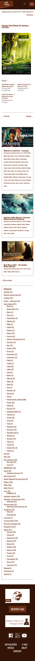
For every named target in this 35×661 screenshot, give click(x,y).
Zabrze (17, 183)
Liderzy (6, 471)
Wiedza (12, 233)
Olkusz (8, 171)
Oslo (15, 171)
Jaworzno (6, 162)
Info (5, 454)
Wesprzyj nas (17, 609)
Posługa (9, 553)
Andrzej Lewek (15, 153)
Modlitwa (6, 227)
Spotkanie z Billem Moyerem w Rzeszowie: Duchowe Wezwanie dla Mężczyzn (17, 218)
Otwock (24, 171)
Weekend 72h (8, 526)
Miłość (23, 224)
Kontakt (17, 651)
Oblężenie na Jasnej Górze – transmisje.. (16, 150)
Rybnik (21, 174)
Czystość (9, 532)
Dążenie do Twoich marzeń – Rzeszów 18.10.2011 (24, 85)
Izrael (8, 465)
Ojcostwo (11, 227)
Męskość (19, 224)
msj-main (14, 12)
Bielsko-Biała (7, 156)
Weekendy (10, 514)
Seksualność (11, 559)
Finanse (9, 535)
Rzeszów (29, 12)
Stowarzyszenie (9, 504)
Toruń (9, 180)
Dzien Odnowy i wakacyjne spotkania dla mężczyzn (8, 85)
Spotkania (24, 227)
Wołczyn (8, 183)
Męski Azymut (8, 476)
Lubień (9, 168)
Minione (28, 168)
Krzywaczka (15, 165)
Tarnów (5, 180)
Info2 (5, 456)
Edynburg (27, 156)
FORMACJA (10, 493)
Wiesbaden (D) (11, 432)
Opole (12, 171)
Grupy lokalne (23, 159)
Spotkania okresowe (13, 473)
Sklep (24, 647)
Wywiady (6, 568)
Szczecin (29, 177)
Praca (9, 556)
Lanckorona (21, 165)
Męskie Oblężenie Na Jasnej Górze (14, 479)
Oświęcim (19, 171)
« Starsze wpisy (7, 280)
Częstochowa (21, 156)
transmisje (7, 518)
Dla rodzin (10, 462)
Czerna (16, 156)
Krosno (9, 165)
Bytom (12, 156)
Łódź (16, 168)
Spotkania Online (8, 177)
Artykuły (28, 221)
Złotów (5, 186)
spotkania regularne (10, 496)
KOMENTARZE (8, 468)
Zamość (21, 183)
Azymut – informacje (10, 301)
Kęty (27, 162)
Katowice (23, 162)
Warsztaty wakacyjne (10, 524)
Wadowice (17, 180)
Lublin (12, 168)
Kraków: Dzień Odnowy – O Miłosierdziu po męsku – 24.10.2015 (8, 96)
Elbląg (5, 159)
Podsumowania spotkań (9, 174)
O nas (5, 491)
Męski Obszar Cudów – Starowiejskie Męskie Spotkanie (15, 266)
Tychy (12, 180)
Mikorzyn (24, 168)
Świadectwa (21, 230)
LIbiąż (26, 165)
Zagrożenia (10, 565)
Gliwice (17, 159)
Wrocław (12, 183)
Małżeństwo (14, 224)
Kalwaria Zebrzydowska (14, 162)
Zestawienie (8, 571)
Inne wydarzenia (9, 460)
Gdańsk (9, 159)
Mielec (19, 168)
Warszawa (22, 180)
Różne (15, 227)
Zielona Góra (27, 183)
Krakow (5, 165)
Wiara (8, 233)
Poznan (17, 174)
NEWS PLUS (7, 488)
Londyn (5, 168)
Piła (28, 171)
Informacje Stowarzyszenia (15, 506)
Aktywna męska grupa (11, 295)
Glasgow (13, 159)
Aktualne (7, 292)
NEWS (5, 171)
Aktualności (11, 644)
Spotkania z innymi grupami (19, 177)
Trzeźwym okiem (9, 520)
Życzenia (6, 574)
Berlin (28, 153)
